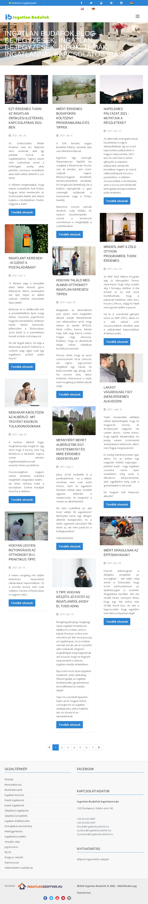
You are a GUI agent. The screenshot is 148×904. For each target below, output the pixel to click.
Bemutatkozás (13, 784)
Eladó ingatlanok (14, 800)
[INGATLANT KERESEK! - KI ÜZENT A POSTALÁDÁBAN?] (26, 238)
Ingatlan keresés (14, 795)
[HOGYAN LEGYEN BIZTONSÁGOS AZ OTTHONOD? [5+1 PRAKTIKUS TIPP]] (26, 526)
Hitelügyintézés (14, 831)
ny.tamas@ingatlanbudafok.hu (95, 834)
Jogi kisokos (11, 847)
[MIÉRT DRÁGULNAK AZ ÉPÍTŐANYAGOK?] (121, 530)
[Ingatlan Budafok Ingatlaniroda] (27, 17)
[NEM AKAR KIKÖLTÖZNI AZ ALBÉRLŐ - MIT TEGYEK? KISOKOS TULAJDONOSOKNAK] (26, 393)
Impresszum (12, 862)
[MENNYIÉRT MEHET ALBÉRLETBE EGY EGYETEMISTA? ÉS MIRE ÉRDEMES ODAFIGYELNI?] (74, 420)
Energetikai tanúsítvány (18, 826)
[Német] (93, 9)
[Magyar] (131, 3)
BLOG (8, 852)
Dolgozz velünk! (14, 857)
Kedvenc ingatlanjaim (24, 3)
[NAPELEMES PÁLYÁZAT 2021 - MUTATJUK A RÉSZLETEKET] (121, 89)
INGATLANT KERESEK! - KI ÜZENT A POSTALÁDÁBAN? (26, 263)
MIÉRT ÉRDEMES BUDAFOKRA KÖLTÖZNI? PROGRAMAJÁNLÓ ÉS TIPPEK (72, 118)
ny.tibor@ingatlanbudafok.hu (94, 830)
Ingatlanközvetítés (15, 836)
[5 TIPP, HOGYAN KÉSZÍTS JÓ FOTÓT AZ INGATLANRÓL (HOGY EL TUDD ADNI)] (74, 572)
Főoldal (9, 779)
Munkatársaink (13, 789)
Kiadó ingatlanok (14, 805)
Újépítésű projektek (16, 815)
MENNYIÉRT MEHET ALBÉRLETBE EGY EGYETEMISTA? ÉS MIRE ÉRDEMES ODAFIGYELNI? (71, 449)
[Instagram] (121, 3)
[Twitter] (91, 3)
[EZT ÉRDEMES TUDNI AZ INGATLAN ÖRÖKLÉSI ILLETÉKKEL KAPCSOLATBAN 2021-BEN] (26, 89)
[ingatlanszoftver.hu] (39, 885)
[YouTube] (101, 3)
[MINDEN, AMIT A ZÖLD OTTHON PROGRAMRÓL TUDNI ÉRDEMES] (121, 227)
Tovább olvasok (22, 212)
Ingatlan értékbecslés (17, 821)
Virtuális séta (12, 841)
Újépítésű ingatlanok (17, 810)
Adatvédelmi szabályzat (19, 867)
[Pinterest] (111, 3)
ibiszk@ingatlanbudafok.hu (93, 826)
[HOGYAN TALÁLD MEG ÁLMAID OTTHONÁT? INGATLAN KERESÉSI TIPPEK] (74, 260)
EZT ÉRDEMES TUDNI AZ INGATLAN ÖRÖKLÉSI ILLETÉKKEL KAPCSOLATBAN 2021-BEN (26, 118)
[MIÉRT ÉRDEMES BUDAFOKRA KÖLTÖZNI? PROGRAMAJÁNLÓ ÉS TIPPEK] (74, 89)
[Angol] (82, 9)
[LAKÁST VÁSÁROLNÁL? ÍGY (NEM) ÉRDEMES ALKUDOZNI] (121, 368)
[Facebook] (81, 3)
